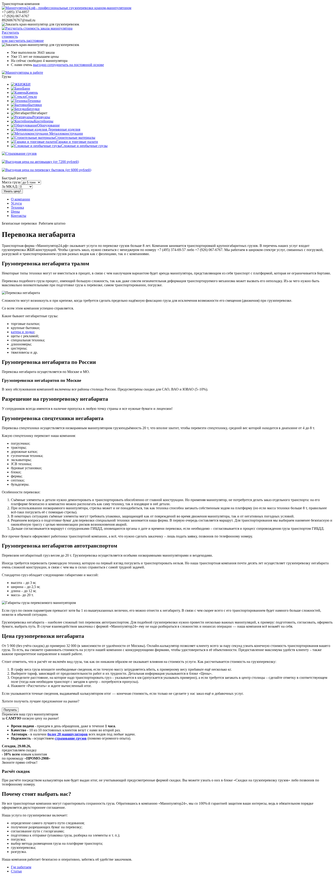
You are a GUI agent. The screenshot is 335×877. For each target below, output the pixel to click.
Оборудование (48, 125)
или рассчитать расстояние (23, 41)
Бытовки (35, 105)
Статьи (16, 871)
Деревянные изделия (63, 129)
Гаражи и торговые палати (77, 142)
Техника (34, 101)
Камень (32, 92)
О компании (20, 199)
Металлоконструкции (65, 133)
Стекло (31, 97)
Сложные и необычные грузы (84, 146)
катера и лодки (22, 332)
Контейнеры (43, 121)
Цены (15, 211)
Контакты (18, 216)
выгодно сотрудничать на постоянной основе (68, 65)
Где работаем (21, 867)
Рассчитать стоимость (10, 34)
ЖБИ (27, 84)
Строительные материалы (75, 137)
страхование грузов (71, 738)
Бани (26, 88)
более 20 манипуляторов (67, 734)
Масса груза (11, 182)
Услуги (16, 203)
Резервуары (41, 117)
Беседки (33, 109)
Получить (10, 710)
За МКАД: (10, 186)
